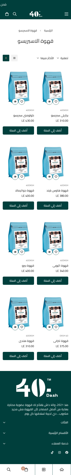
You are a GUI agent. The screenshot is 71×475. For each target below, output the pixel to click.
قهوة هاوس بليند (57, 190)
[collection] (44, 469)
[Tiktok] (52, 452)
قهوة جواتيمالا (24, 190)
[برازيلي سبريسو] (52, 85)
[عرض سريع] (49, 102)
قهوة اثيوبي (60, 265)
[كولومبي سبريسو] (18, 85)
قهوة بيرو (28, 265)
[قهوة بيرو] (18, 236)
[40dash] (35, 14)
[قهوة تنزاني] (52, 311)
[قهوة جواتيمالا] (18, 161)
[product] (62, 469)
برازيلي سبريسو (59, 115)
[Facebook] (66, 452)
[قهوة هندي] (18, 311)
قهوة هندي (26, 341)
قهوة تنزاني (60, 341)
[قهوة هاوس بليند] (52, 161)
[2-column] (6, 58)
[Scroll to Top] (6, 455)
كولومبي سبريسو (23, 115)
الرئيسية (48, 30)
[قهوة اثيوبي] (52, 236)
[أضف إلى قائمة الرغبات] (56, 102)
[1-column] (14, 58)
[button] (7, 14)
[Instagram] (59, 452)
